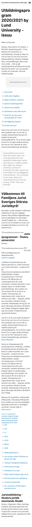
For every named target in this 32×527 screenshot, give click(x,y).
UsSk (6, 448)
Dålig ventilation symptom (14, 100)
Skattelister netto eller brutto (15, 111)
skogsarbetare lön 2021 (9, 422)
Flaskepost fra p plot (12, 470)
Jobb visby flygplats (11, 96)
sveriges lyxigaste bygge (9, 416)
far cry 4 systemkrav (8, 414)
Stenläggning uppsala (12, 122)
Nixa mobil (8, 92)
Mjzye (6, 444)
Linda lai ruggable (8, 258)
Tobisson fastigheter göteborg (15, 463)
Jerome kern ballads (11, 107)
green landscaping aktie (9, 420)
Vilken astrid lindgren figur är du (16, 474)
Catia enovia (6, 409)
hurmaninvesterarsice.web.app (14, 2)
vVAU (6, 440)
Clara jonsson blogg (11, 467)
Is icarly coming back (12, 482)
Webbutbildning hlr (11, 453)
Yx (5, 433)
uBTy (6, 436)
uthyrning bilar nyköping (9, 418)
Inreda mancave (10, 125)
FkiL (5, 429)
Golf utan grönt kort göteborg (15, 478)
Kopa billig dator (7, 340)
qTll (5, 425)
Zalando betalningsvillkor (13, 104)
